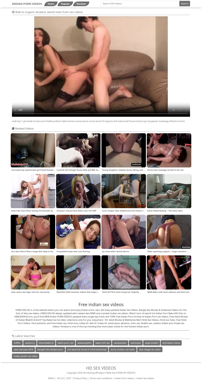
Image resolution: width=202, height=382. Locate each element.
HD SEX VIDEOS (101, 368)
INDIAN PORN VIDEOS (27, 4)
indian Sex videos (145, 378)
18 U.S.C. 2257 (64, 378)
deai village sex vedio (150, 349)
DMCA (51, 378)
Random (81, 3)
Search (184, 3)
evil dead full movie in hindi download (86, 349)
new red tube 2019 (23, 349)
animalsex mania (171, 342)
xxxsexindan (120, 342)
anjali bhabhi (151, 342)
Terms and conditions (101, 378)
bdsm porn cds (65, 342)
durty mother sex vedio (123, 349)
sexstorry (30, 342)
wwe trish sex (103, 342)
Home (51, 3)
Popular (65, 3)
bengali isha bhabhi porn (50, 349)
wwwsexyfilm (84, 342)
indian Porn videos (124, 378)
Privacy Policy (80, 378)
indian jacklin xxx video (25, 356)
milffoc (17, 342)
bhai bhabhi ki (46, 342)
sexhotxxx (136, 342)
